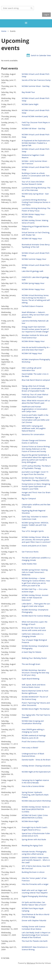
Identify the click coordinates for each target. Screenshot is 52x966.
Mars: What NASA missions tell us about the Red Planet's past (36, 401)
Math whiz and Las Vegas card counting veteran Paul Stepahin (35, 891)
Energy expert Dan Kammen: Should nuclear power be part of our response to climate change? (35, 329)
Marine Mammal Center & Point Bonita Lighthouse (35, 691)
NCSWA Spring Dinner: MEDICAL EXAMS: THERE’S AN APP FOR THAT (35, 525)
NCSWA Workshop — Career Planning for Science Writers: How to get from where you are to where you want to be (36, 582)
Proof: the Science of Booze (33, 741)
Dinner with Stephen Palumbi (34, 920)
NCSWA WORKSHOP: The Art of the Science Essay (35, 698)
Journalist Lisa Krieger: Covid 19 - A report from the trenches (35, 473)
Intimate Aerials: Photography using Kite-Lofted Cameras (34, 852)
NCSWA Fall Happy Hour (32, 238)
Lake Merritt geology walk (32, 271)
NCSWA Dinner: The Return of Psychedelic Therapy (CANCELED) (35, 479)
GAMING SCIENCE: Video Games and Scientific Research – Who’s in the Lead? (36, 860)
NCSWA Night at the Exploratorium (36, 771)
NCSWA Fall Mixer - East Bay (33, 128)
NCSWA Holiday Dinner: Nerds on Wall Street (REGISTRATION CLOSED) (36, 809)
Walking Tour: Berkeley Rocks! (34, 658)
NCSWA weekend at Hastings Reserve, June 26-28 (34, 736)
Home (3, 31)
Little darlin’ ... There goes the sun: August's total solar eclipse (36, 604)
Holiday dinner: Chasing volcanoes (36, 765)
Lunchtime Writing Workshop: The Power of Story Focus (36, 209)
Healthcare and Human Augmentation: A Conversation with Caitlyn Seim (34, 409)
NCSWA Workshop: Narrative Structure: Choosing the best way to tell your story (35, 672)
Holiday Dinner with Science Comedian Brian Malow (33, 927)
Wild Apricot (31, 963)
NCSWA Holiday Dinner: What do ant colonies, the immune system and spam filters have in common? (36, 539)
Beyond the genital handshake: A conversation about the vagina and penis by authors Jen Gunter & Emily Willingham (36, 458)
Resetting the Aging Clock (32, 845)
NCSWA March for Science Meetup (36, 615)
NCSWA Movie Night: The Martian (36, 709)
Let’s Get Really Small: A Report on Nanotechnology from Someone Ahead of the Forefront (36, 935)
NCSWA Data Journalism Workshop (36, 800)
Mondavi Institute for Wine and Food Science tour (35, 336)
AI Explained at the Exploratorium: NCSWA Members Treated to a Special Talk (36, 143)
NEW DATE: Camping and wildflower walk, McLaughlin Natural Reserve (34, 428)
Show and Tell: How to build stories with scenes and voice (34, 629)
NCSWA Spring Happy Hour (33, 283)
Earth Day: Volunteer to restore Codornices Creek (35, 517)
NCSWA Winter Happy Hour (33, 289)
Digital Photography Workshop (34, 896)
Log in (46, 14)
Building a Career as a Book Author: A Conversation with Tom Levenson (35, 175)
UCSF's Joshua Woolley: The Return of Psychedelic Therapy (36, 467)
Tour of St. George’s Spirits (33, 531)
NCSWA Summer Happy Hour (34, 259)
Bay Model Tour (28, 92)
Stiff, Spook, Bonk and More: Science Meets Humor (34, 685)
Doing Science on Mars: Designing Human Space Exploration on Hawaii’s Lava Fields (36, 486)
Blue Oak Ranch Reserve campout (36, 380)
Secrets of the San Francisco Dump (36, 80)
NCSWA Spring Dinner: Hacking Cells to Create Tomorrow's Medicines (35, 572)
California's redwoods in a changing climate (32, 635)
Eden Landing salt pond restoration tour (31, 369)
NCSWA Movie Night (30, 821)
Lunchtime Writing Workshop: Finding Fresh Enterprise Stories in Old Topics (36, 202)
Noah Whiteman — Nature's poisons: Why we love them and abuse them (35, 314)
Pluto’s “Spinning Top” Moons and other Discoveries (36, 704)
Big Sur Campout (29, 498)
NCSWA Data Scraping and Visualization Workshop (33, 722)
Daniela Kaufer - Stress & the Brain (36, 759)
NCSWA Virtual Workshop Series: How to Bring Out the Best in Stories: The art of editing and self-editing (36, 299)
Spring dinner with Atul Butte (34, 839)
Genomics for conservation (33, 434)
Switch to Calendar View (41, 55)
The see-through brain (31, 664)
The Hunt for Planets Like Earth (35, 941)
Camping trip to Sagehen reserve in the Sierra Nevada (35, 781)
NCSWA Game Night (30, 104)
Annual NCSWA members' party (35, 116)
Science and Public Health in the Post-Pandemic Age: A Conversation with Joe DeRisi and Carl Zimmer (35, 418)
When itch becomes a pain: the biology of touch (34, 623)
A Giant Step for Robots (31, 652)
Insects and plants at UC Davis (34, 545)
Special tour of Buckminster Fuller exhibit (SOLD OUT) (36, 834)
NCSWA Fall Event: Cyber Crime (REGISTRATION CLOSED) (35, 816)
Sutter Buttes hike (29, 564)
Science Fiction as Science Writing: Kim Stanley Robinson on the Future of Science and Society (36, 448)
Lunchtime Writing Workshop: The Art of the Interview (36, 188)
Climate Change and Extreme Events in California (34, 441)
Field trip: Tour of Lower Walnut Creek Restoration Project (35, 395)
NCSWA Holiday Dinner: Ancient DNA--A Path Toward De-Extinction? (35, 597)
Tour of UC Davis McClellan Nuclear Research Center (33, 182)
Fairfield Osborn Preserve (32, 306)
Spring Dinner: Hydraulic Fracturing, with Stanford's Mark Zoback (35, 794)
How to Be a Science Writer (33, 786)
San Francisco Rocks (30, 551)
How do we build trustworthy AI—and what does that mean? (36, 348)
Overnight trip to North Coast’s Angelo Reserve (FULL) (34, 828)
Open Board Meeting (30, 678)
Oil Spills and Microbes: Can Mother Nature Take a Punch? (34, 903)
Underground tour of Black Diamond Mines (33, 754)
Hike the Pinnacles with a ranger (35, 884)
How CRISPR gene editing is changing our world (33, 730)
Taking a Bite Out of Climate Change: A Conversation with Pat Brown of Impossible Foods (35, 388)
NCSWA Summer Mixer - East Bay (35, 86)
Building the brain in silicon (33, 872)
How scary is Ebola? (30, 747)
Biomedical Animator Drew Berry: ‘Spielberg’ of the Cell (36, 245)
